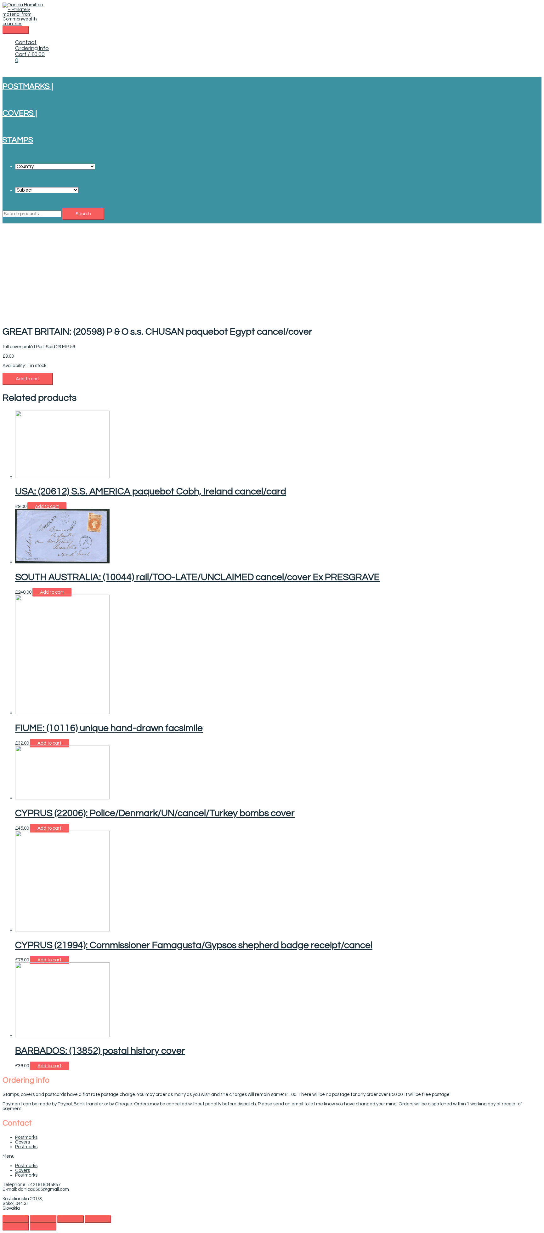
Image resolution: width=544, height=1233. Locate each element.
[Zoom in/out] (98, 1219)
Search (83, 213)
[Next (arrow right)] (43, 1226)
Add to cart (28, 379)
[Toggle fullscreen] (70, 1219)
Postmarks (26, 1137)
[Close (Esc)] (16, 1219)
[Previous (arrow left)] (16, 1226)
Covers (22, 1142)
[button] (272, 1156)
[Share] (43, 1219)
